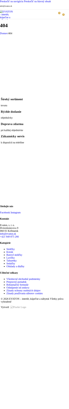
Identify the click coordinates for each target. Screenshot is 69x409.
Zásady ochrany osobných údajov (23, 290)
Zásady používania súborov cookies (24, 293)
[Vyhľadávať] (53, 14)
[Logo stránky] (7, 20)
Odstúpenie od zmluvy (17, 287)
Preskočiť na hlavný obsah (37, 1)
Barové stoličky (14, 254)
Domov (4, 33)
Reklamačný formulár (17, 284)
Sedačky (10, 263)
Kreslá (9, 252)
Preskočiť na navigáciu (12, 1)
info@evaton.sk (6, 6)
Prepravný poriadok (16, 281)
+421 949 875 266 (9, 236)
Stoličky (10, 249)
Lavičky (10, 257)
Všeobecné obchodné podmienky (23, 279)
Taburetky (11, 260)
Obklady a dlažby (15, 266)
